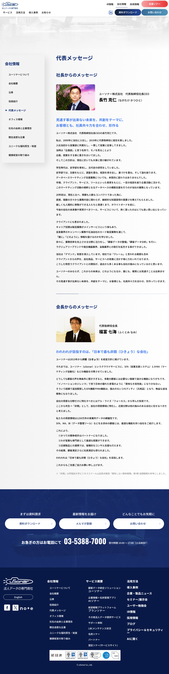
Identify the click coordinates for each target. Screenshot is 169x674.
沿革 (11, 92)
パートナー (94, 639)
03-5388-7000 (85, 541)
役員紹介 (13, 101)
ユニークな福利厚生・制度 (22, 146)
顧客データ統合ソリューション (104, 590)
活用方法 (132, 581)
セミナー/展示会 (137, 599)
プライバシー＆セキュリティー (145, 631)
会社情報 (12, 63)
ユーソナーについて (19, 74)
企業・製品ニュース (139, 593)
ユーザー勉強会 (137, 605)
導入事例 (132, 587)
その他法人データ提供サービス (104, 617)
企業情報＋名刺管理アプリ (102, 599)
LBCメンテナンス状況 (99, 628)
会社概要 (13, 83)
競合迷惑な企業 (17, 137)
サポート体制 (95, 623)
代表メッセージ (17, 110)
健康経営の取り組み (19, 155)
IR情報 (131, 611)
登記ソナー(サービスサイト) (103, 645)
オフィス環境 (15, 119)
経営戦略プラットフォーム (102, 609)
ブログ (131, 623)
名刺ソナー (94, 634)
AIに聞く (132, 638)
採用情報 (132, 617)
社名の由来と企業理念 (20, 128)
